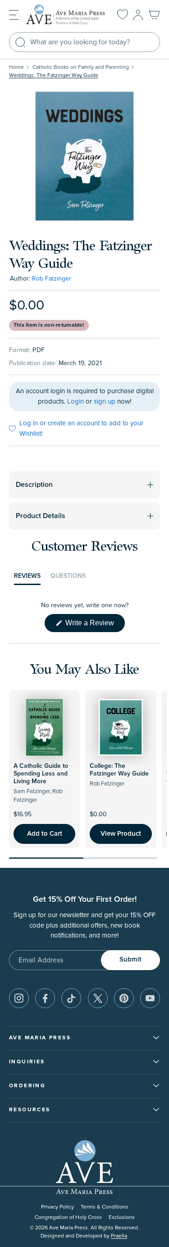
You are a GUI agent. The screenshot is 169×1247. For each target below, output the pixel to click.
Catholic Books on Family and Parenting (80, 67)
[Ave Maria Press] (65, 15)
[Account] (138, 15)
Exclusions (122, 1217)
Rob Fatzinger (51, 278)
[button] (14, 14)
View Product (120, 833)
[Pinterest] (124, 998)
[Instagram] (19, 998)
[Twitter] (98, 998)
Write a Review (94, 625)
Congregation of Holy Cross (68, 1217)
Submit (130, 959)
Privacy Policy (57, 1207)
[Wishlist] (122, 15)
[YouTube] (150, 998)
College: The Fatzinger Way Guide (119, 770)
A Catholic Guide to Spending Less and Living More (41, 773)
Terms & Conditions (104, 1207)
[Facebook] (45, 998)
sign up (104, 401)
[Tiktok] (71, 998)
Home (16, 67)
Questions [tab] (68, 578)
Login (75, 401)
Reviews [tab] (27, 578)
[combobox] (84, 42)
